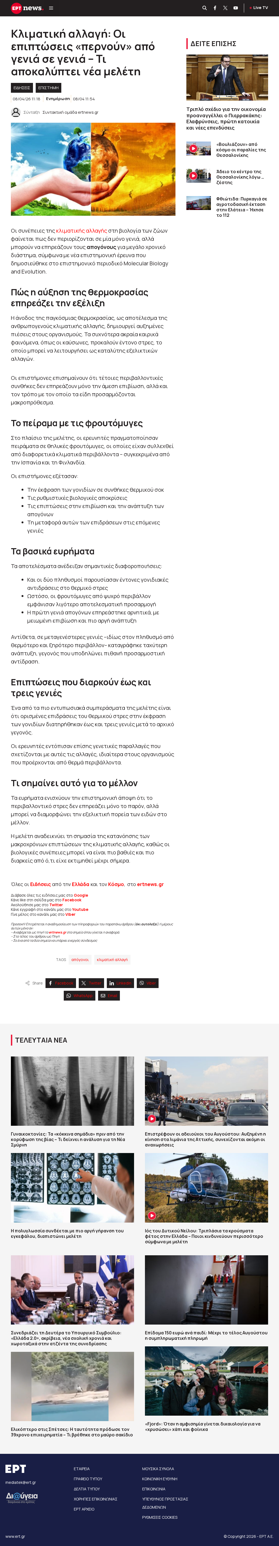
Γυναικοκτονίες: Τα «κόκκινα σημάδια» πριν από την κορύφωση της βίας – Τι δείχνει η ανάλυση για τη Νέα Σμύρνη (68, 1139)
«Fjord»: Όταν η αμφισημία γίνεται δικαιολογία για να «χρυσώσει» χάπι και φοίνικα (202, 1426)
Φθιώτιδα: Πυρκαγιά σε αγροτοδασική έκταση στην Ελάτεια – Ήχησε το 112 (241, 207)
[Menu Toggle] (51, 8)
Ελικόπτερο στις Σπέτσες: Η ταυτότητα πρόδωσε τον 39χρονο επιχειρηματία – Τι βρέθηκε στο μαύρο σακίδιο (72, 1432)
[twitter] (225, 8)
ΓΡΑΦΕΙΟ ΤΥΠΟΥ (88, 1478)
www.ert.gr (15, 1536)
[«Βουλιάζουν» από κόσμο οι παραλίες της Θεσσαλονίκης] (198, 148)
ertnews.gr (57, 932)
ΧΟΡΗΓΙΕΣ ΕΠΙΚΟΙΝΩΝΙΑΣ (95, 1499)
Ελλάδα (80, 884)
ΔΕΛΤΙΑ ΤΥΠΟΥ (87, 1488)
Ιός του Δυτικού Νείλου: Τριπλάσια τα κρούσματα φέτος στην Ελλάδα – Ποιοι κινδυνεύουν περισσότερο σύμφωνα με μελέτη (204, 1236)
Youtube (80, 909)
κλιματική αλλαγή (112, 959)
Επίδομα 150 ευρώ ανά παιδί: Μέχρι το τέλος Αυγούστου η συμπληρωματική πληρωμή (206, 1335)
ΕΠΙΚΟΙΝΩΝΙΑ (153, 1488)
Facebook (71, 899)
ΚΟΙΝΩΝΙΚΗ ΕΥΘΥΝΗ (159, 1478)
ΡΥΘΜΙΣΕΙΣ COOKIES (159, 1517)
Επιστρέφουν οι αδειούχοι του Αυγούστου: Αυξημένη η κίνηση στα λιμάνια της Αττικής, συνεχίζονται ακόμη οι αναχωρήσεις (205, 1139)
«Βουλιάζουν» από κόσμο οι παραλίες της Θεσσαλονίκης (241, 149)
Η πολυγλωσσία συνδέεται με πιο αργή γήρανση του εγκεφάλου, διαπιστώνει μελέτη (67, 1233)
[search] (204, 8)
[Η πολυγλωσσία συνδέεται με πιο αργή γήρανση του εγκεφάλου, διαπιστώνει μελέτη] (72, 1187)
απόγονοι (80, 959)
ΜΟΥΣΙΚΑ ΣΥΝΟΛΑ (158, 1468)
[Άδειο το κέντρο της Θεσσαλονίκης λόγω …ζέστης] (198, 176)
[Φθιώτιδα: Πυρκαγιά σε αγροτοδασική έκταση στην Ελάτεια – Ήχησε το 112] (198, 203)
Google (81, 895)
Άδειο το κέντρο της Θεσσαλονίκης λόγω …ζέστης (240, 177)
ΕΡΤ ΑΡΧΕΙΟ (84, 1509)
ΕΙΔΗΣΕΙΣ (22, 88)
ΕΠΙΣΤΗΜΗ (48, 88)
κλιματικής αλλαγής (81, 230)
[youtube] (235, 8)
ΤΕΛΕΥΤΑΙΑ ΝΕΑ (41, 1040)
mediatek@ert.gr (20, 1482)
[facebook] (215, 8)
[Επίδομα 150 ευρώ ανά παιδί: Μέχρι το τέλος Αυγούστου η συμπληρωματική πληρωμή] (206, 1290)
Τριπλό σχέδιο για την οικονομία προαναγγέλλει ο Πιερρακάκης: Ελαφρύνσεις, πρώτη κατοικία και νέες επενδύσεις (226, 118)
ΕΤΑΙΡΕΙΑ (82, 1468)
